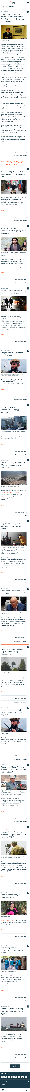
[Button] (21, 152)
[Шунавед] (8, 1090)
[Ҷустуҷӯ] (26, 1090)
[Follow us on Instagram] (12, 1077)
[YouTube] (14, 1090)
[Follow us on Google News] (2, 1077)
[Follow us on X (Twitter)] (15, 1077)
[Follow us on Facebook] (5, 1077)
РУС (20, 1090)
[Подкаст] (25, 1077)
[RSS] (22, 1077)
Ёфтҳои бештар (15, 1066)
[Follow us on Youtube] (9, 1077)
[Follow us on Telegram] (19, 1077)
